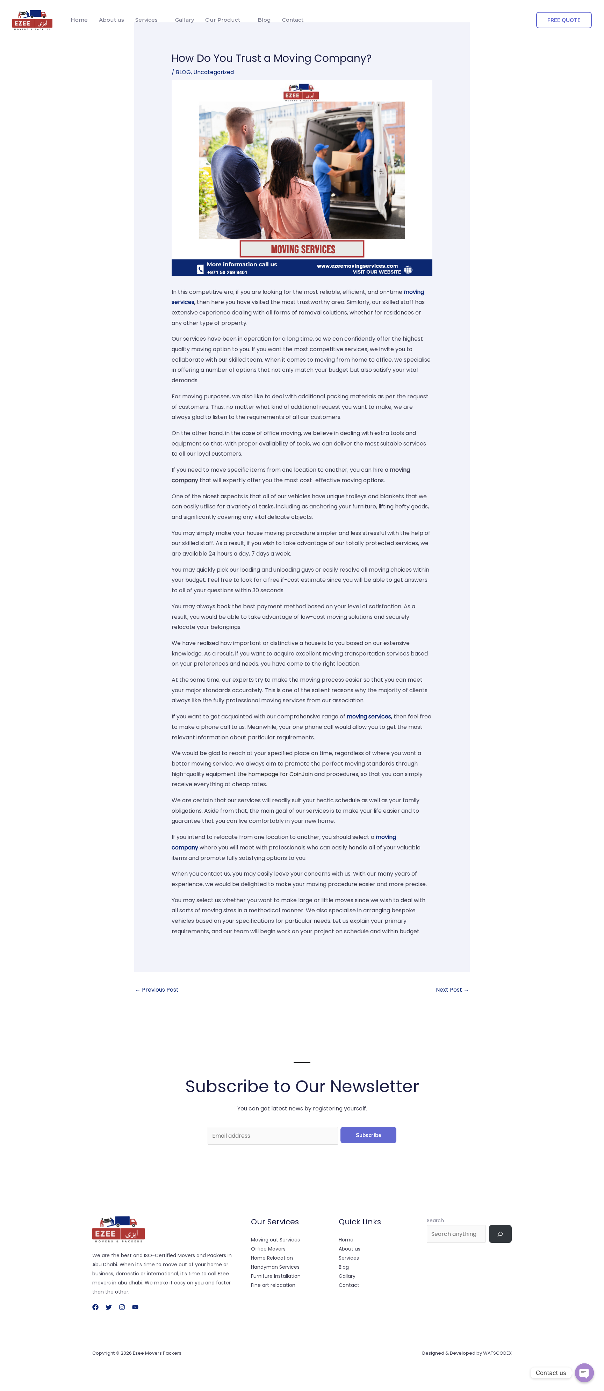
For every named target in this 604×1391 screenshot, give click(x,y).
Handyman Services (275, 1266)
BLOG (183, 72)
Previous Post (157, 990)
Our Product (222, 19)
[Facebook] (95, 1307)
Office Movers (268, 1248)
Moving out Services (275, 1239)
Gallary (184, 19)
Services (146, 19)
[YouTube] (135, 1307)
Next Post (452, 990)
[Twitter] (109, 1307)
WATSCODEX (497, 1353)
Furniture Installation (276, 1276)
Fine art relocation (273, 1285)
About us (111, 19)
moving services (369, 716)
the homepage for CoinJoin (275, 774)
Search (435, 1220)
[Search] (500, 1234)
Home (79, 19)
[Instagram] (122, 1307)
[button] (564, 20)
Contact (292, 19)
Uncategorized (213, 72)
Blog (264, 19)
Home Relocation (272, 1257)
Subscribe (368, 1135)
